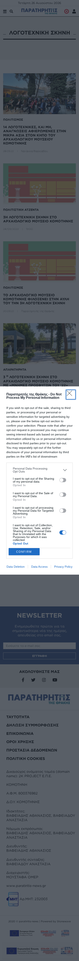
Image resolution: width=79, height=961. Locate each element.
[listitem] (39, 470)
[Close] (71, 395)
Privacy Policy (63, 566)
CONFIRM (24, 551)
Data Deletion (16, 566)
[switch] (62, 480)
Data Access (39, 566)
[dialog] (39, 480)
